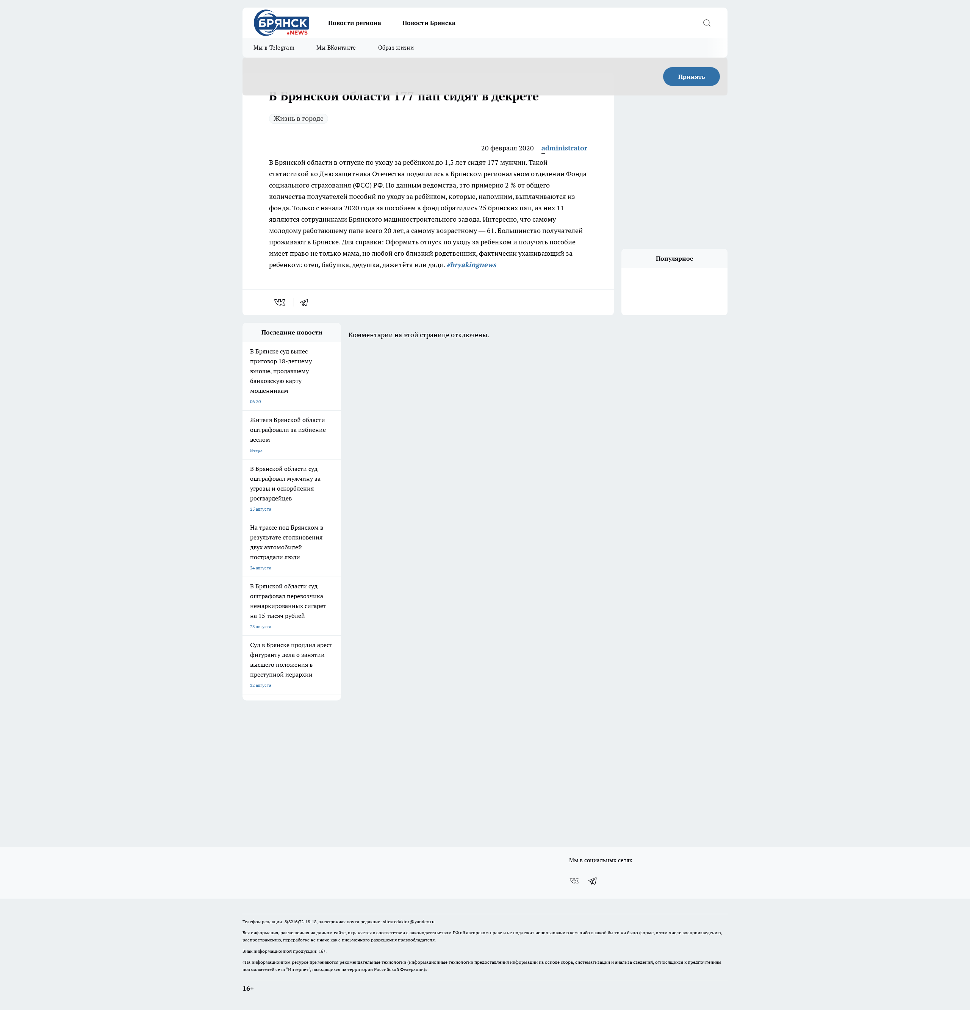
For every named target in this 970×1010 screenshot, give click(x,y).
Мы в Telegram (273, 47)
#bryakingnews (471, 264)
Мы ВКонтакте (336, 47)
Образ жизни (396, 47)
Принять (691, 76)
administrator (564, 148)
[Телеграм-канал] (593, 880)
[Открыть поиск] (706, 22)
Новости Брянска (428, 23)
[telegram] (306, 302)
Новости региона (354, 23)
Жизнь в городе (299, 118)
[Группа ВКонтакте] (574, 880)
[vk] (280, 302)
